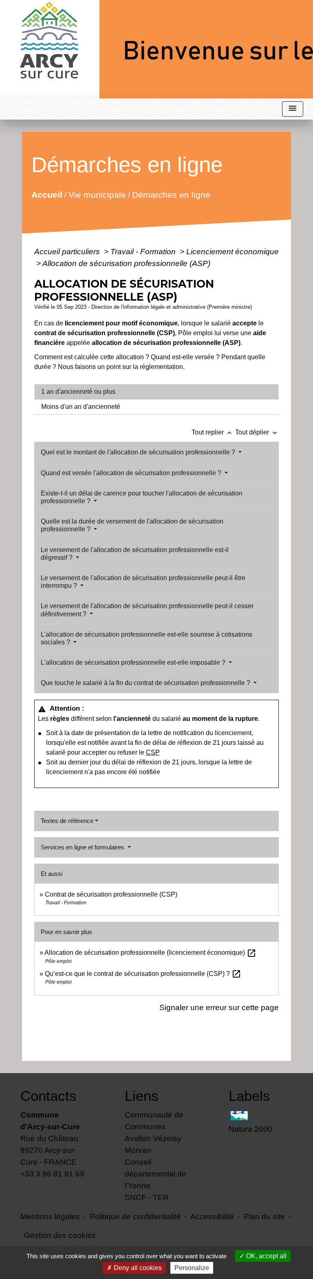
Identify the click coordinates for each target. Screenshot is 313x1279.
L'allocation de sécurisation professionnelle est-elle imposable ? (134, 662)
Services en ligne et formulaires (83, 847)
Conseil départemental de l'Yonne (155, 1173)
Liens (142, 1096)
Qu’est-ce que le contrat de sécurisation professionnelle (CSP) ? (143, 973)
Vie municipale (97, 194)
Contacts (48, 1096)
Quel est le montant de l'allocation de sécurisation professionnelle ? (139, 452)
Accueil (46, 194)
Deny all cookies (137, 1267)
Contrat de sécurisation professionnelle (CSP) (111, 894)
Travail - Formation (144, 251)
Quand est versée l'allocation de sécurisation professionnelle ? (132, 472)
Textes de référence (67, 820)
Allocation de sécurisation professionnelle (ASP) (126, 263)
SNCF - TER (147, 1197)
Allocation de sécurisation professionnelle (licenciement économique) (150, 952)
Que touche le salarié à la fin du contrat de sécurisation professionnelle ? (146, 682)
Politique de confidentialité (135, 1216)
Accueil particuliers (68, 251)
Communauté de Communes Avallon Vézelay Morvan (154, 1132)
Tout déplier (257, 432)
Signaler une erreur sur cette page (219, 1007)
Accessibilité (212, 1216)
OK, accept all (266, 1256)
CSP (153, 752)
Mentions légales (50, 1216)
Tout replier (213, 432)
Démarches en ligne (171, 194)
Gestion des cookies (60, 1235)
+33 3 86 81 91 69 (52, 1173)
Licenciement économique (232, 251)
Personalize (191, 1267)
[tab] (156, 391)
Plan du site (264, 1216)
